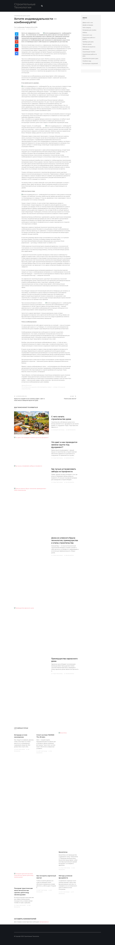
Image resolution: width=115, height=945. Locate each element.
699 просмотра (71, 429)
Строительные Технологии (24, 5)
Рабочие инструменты (89, 46)
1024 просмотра (70, 482)
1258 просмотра (70, 458)
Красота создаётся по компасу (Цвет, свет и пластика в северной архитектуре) (29, 399)
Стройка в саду (87, 61)
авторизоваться (44, 922)
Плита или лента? (70, 398)
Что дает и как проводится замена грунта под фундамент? (64, 444)
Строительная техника (89, 51)
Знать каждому (87, 27)
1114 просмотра (32, 29)
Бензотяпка (63, 852)
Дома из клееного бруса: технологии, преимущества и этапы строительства (64, 540)
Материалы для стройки (89, 30)
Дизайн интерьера (88, 25)
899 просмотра (70, 555)
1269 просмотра (69, 673)
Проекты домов (87, 44)
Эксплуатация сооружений (90, 63)
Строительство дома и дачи (22, 15)
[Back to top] (110, 940)
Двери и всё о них (88, 22)
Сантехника (86, 49)
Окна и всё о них (87, 35)
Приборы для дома (88, 41)
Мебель (85, 32)
